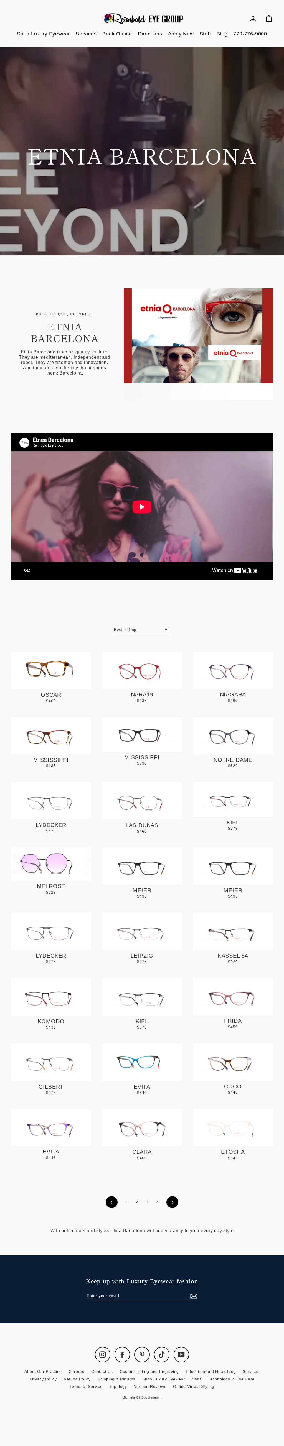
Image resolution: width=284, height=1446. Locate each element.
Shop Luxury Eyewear (43, 34)
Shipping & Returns (116, 1379)
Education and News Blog (211, 1371)
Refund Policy (77, 1379)
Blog (222, 34)
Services (86, 34)
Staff (205, 34)
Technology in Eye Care (231, 1379)
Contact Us (102, 1371)
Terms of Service (86, 1386)
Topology (118, 1386)
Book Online (117, 34)
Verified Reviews (150, 1386)
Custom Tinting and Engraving (149, 1371)
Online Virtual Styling (193, 1386)
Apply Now (181, 34)
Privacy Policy (43, 1379)
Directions (150, 34)
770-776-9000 (250, 34)
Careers (77, 1371)
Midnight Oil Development (142, 1397)
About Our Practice (43, 1371)
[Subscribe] (193, 1296)
